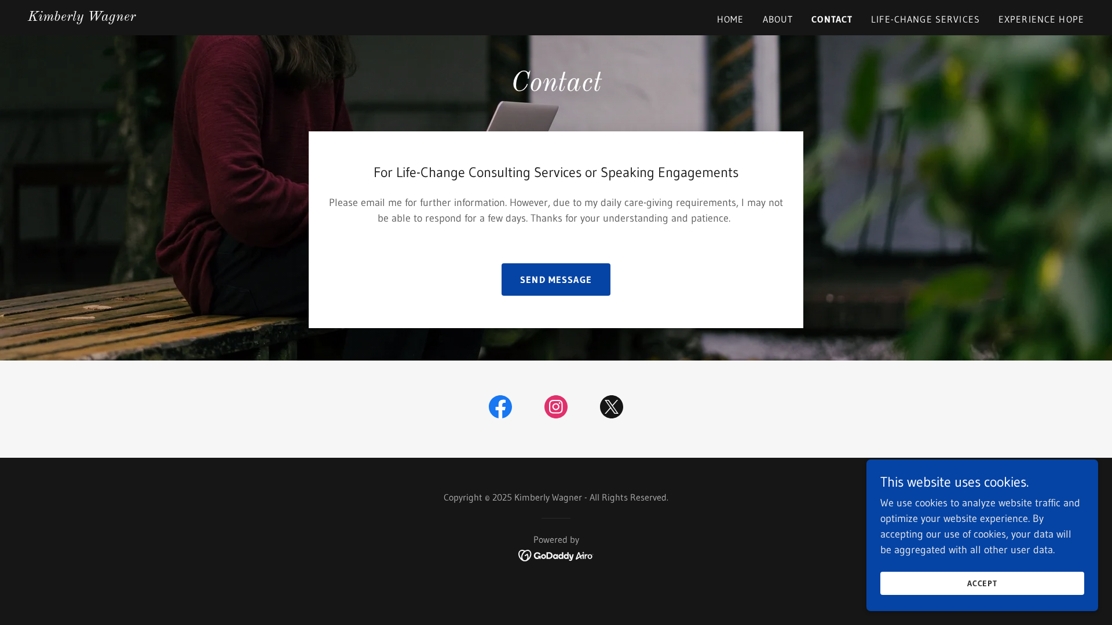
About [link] (778, 19)
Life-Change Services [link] (925, 19)
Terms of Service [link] (74, 441)
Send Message (556, 279)
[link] (82, 17)
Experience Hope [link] (1041, 19)
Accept (982, 583)
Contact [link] (832, 19)
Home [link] (730, 19)
